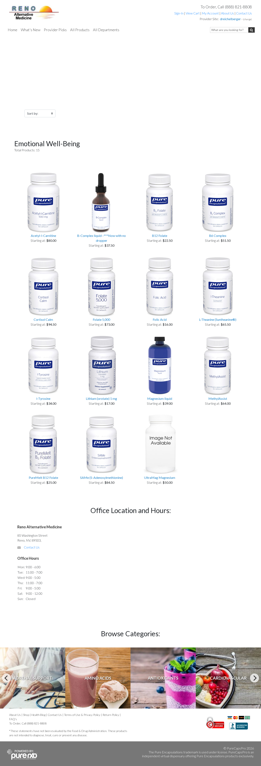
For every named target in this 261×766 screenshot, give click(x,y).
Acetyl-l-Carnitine (43, 235)
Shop (26, 715)
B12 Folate (159, 235)
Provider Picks (55, 29)
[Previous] (6, 678)
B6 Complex (217, 235)
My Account (210, 13)
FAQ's (13, 719)
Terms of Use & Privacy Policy (82, 715)
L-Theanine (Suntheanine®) (217, 319)
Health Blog (38, 715)
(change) (247, 19)
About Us (227, 13)
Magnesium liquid (159, 398)
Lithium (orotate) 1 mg (101, 398)
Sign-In (179, 13)
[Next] (254, 678)
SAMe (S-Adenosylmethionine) (101, 477)
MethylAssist (217, 398)
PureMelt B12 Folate (43, 477)
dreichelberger (230, 19)
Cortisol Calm (43, 319)
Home (12, 29)
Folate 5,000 (101, 319)
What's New (30, 29)
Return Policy (111, 715)
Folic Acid (160, 319)
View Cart (193, 13)
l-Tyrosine (43, 398)
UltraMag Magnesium (159, 477)
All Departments (106, 29)
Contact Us (244, 13)
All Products (80, 29)
